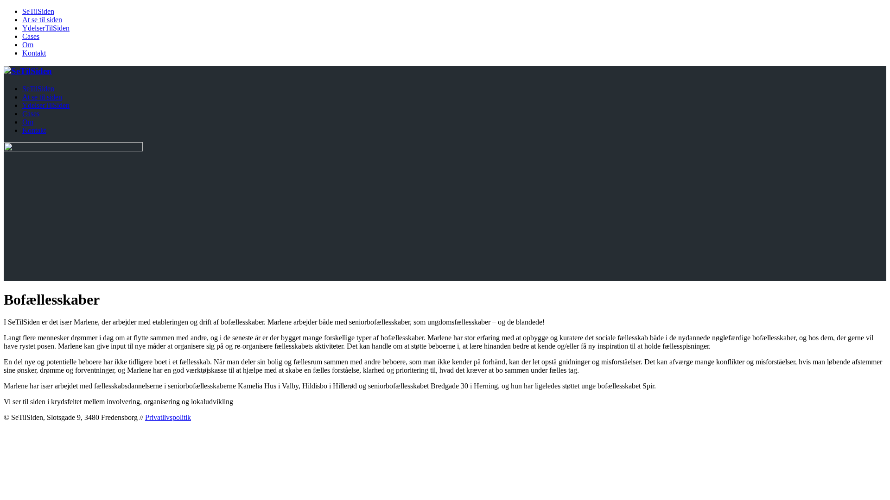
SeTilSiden (38, 11)
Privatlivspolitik (168, 417)
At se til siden (42, 20)
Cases (30, 36)
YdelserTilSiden (46, 28)
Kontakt (34, 53)
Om (27, 45)
